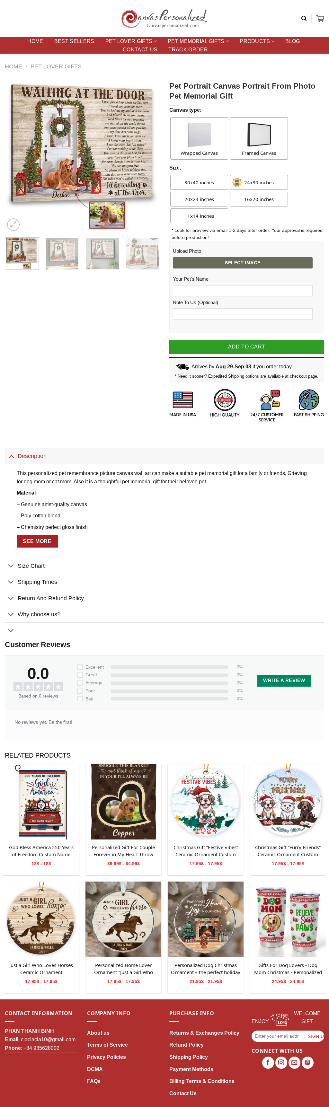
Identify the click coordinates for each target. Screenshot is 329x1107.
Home (35, 41)
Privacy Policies (106, 1057)
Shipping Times (37, 582)
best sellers (74, 41)
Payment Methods (191, 1069)
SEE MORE (37, 541)
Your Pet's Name (191, 279)
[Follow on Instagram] (281, 1063)
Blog (292, 41)
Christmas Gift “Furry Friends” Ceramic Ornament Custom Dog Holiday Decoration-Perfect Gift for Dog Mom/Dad (288, 851)
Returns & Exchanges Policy (204, 1033)
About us (98, 1033)
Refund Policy (186, 1045)
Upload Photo (187, 251)
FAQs (94, 1081)
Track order (188, 49)
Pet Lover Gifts (129, 41)
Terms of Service (107, 1045)
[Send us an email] (295, 1063)
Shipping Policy (188, 1057)
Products (255, 41)
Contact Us (140, 49)
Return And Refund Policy (51, 598)
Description (32, 456)
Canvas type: (185, 110)
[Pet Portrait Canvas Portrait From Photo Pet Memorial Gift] (41, 801)
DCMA (95, 1069)
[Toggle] (11, 456)
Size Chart (31, 566)
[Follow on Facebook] (268, 1063)
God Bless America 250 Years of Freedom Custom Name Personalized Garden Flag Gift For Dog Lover (41, 851)
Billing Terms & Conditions (202, 1081)
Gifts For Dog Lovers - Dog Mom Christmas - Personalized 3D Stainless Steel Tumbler (288, 969)
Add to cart (246, 346)
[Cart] (320, 18)
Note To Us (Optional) (195, 302)
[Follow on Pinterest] (308, 1063)
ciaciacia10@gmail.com (48, 1039)
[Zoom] (13, 224)
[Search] (304, 18)
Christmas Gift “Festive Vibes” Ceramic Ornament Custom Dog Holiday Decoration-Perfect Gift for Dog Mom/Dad (205, 851)
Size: (175, 168)
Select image (242, 262)
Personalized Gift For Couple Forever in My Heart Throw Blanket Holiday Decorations (123, 851)
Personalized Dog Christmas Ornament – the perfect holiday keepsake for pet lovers (205, 969)
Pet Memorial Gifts (196, 41)
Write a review (284, 680)
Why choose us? (39, 614)
